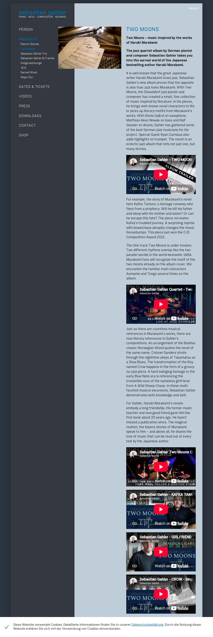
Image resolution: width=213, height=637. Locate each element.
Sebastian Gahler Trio (34, 53)
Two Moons (28, 49)
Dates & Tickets (34, 87)
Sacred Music (29, 72)
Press (24, 106)
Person (26, 29)
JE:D (23, 68)
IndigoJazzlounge (31, 63)
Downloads (30, 116)
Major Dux (27, 77)
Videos (25, 96)
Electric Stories (30, 44)
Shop (23, 135)
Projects (28, 39)
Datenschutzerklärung (147, 625)
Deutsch (193, 8)
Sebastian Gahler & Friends (37, 58)
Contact (27, 125)
